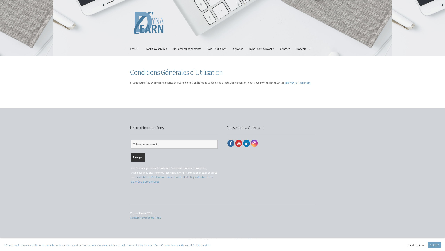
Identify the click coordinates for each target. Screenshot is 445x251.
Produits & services (155, 49)
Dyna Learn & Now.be (261, 49)
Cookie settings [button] (416, 245)
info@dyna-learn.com (297, 82)
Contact (285, 49)
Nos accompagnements (187, 49)
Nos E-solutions (216, 49)
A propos (238, 49)
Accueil (134, 49)
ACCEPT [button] (434, 245)
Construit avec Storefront (145, 217)
